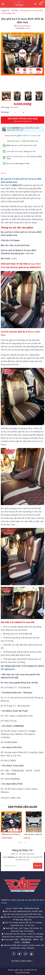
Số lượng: (5, 112)
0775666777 (25, 135)
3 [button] (25, 842)
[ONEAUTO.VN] (19, 4)
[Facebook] (14, 954)
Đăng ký (37, 866)
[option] (22, 54)
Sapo (28, 972)
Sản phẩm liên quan (22, 806)
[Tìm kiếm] (35, 4)
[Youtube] (31, 954)
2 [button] (22, 842)
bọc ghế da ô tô (29, 903)
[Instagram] (25, 954)
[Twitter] (19, 954)
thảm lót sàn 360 (33, 906)
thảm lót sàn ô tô (15, 903)
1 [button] (19, 842)
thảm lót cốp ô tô (18, 906)
